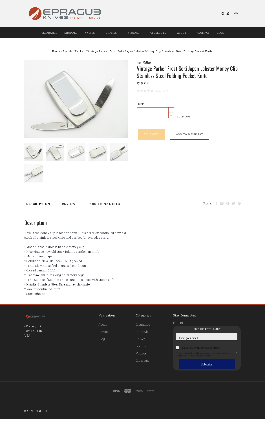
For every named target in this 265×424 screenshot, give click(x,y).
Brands (111, 32)
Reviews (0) (162, 90)
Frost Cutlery (144, 62)
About (182, 32)
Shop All (70, 32)
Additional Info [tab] (104, 204)
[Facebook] (174, 323)
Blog (220, 32)
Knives (90, 32)
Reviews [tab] (70, 204)
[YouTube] (181, 323)
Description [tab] (38, 204)
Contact (203, 32)
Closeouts (158, 32)
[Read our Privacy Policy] (236, 353)
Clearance (49, 32)
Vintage (134, 32)
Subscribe (206, 364)
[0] (236, 13)
